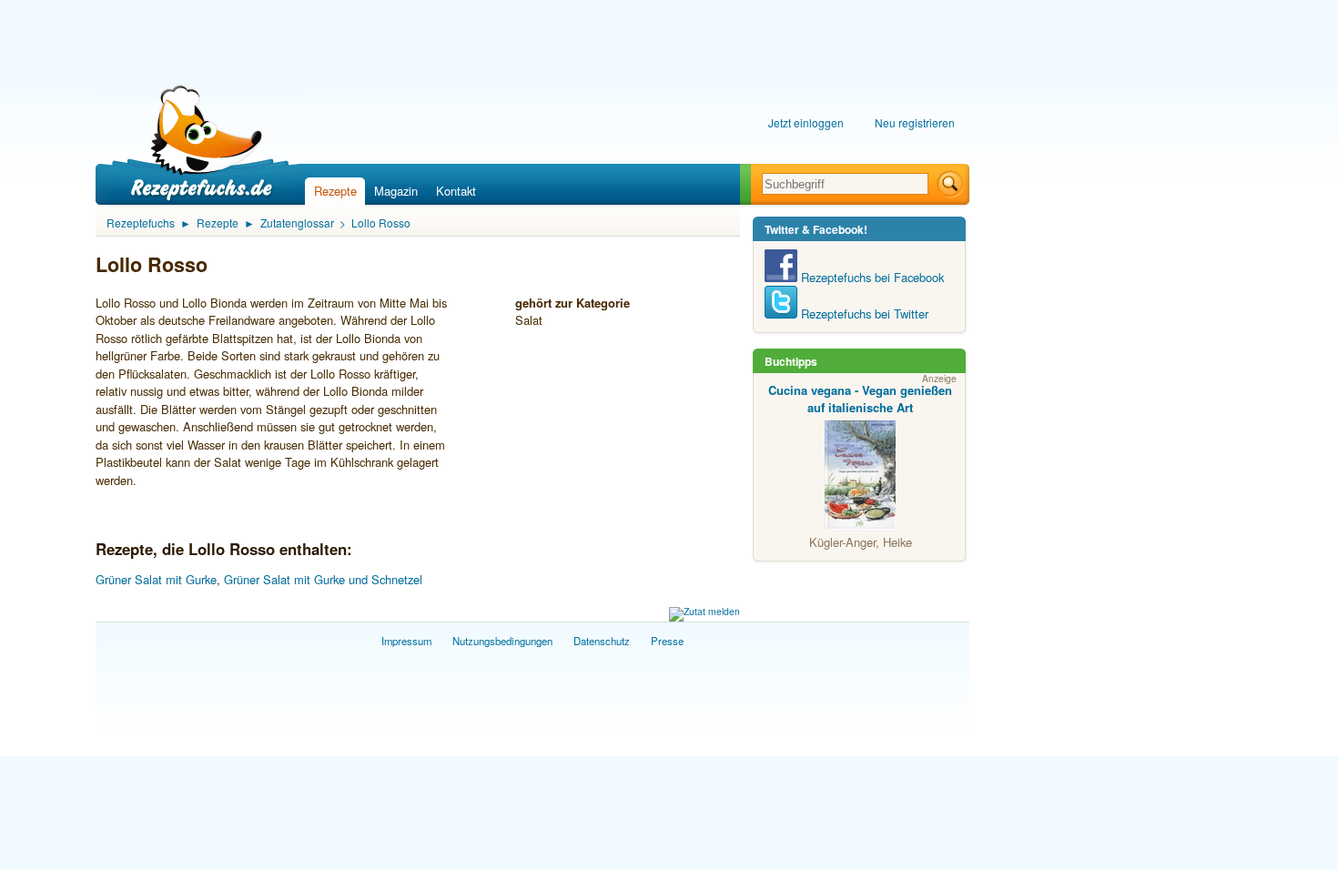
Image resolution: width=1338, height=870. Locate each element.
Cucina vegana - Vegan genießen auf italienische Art (860, 399)
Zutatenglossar (297, 222)
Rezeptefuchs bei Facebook (870, 277)
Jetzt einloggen (806, 122)
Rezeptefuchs (140, 222)
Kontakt (456, 190)
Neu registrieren (915, 122)
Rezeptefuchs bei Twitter (862, 313)
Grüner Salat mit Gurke (156, 579)
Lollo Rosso (381, 222)
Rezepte (335, 190)
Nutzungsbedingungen (502, 640)
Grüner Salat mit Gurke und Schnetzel (323, 579)
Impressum (406, 640)
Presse (667, 640)
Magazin (396, 190)
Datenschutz (601, 640)
